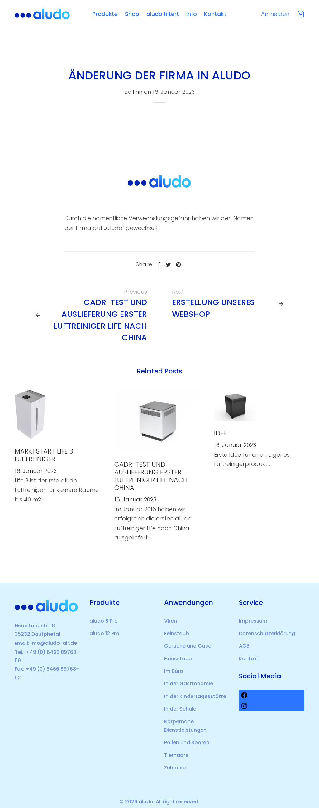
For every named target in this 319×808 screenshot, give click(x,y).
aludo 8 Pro (103, 621)
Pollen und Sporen (186, 742)
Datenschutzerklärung (267, 633)
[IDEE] (235, 405)
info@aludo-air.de (54, 643)
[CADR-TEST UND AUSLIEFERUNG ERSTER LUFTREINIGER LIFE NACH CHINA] (156, 420)
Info (191, 14)
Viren (170, 621)
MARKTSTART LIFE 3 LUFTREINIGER (44, 455)
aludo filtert (162, 14)
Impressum (253, 621)
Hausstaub (178, 658)
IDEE (220, 433)
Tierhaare (176, 755)
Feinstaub (176, 633)
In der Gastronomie (188, 683)
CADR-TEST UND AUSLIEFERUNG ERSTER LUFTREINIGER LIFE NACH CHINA (151, 476)
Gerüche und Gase (187, 645)
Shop (132, 14)
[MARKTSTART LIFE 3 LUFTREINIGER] (30, 414)
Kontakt (215, 14)
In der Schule (180, 708)
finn (137, 91)
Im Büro (173, 671)
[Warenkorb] (300, 14)
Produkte (105, 14)
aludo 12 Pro (104, 633)
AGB (244, 645)
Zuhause (175, 767)
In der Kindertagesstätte (195, 696)
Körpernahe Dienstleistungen (185, 726)
